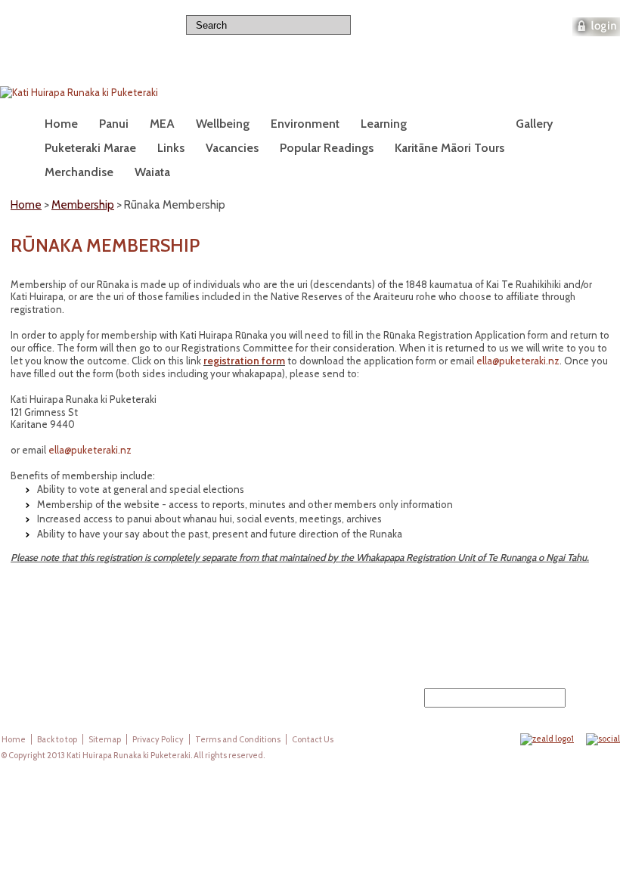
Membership (461, 123)
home (391, 24)
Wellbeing (223, 123)
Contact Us (312, 739)
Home (61, 123)
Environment (305, 123)
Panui (114, 123)
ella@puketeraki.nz (518, 361)
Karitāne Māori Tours (449, 148)
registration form (244, 360)
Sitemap (104, 739)
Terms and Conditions (238, 739)
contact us (524, 24)
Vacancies (232, 148)
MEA (162, 123)
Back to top (57, 739)
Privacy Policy (158, 739)
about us (452, 24)
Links (170, 148)
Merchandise (79, 172)
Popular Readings (327, 148)
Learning (384, 123)
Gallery (534, 123)
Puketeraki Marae (90, 148)
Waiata (152, 172)
